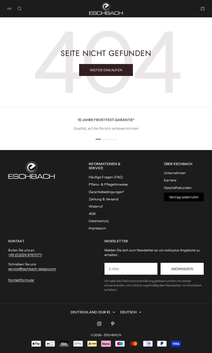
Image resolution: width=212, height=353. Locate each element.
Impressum (97, 228)
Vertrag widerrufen (184, 197)
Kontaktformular (21, 280)
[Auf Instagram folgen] (99, 323)
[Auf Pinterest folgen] (112, 323)
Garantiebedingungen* (106, 192)
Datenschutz (99, 221)
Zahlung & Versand (103, 199)
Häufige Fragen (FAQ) (106, 177)
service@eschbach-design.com (32, 269)
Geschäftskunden (178, 188)
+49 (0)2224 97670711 (25, 255)
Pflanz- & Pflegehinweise (108, 184)
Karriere (170, 180)
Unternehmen (175, 173)
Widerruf (96, 206)
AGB (92, 213)
